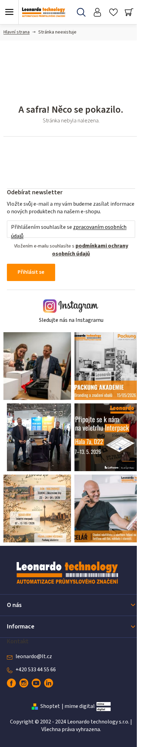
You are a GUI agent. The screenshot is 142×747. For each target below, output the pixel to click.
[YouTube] (36, 683)
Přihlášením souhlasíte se (68, 231)
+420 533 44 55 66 (36, 669)
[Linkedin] (48, 683)
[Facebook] (11, 683)
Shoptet (50, 706)
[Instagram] (23, 683)
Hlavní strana (16, 32)
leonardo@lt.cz (34, 656)
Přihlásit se (31, 272)
